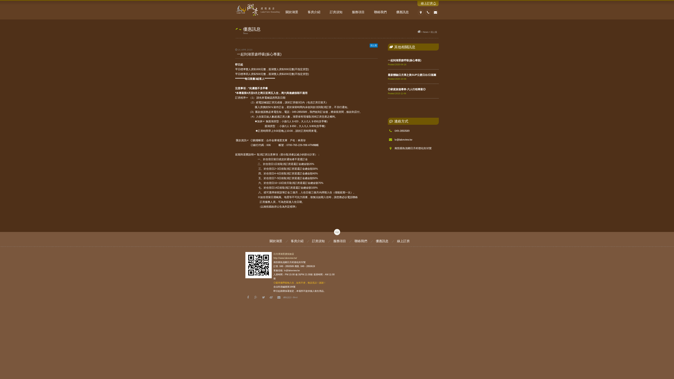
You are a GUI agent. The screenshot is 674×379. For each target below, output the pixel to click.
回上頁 (434, 32)
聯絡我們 (380, 12)
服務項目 (358, 12)
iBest (295, 297)
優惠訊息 (402, 12)
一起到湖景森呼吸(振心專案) (404, 60)
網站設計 (287, 297)
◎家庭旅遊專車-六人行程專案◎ (407, 89)
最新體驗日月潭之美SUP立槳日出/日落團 (412, 74)
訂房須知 (336, 12)
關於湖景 (292, 12)
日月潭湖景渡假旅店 (258, 9)
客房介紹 (314, 12)
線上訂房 (427, 3)
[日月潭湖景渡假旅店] (263, 297)
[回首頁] (419, 32)
